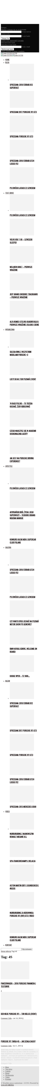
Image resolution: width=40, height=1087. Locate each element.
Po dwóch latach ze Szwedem (22, 187)
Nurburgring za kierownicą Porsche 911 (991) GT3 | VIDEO (22, 914)
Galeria (8, 547)
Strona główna (6, 951)
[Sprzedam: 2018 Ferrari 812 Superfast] (22, 80)
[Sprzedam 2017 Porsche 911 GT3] (22, 107)
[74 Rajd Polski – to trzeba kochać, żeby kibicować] (22, 399)
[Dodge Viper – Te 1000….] (22, 671)
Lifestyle (8, 466)
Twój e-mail (25, 47)
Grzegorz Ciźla (6, 1018)
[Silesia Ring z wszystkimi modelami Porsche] (22, 347)
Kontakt (8, 945)
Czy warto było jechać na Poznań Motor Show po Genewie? (24, 623)
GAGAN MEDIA (7, 1085)
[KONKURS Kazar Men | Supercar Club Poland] (22, 535)
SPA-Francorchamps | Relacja (22, 860)
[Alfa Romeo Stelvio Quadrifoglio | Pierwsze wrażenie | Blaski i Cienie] (22, 317)
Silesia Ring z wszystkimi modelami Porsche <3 (20, 353)
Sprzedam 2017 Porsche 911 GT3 (23, 111)
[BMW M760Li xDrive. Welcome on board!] (22, 644)
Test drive (9, 192)
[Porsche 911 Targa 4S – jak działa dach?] (16, 1037)
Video (7, 811)
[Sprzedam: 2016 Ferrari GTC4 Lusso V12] (22, 156)
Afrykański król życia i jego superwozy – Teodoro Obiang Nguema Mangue (22, 515)
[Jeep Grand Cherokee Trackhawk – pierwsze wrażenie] (22, 289)
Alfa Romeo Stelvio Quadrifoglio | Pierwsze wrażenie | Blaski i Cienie (24, 323)
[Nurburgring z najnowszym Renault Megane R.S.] (22, 829)
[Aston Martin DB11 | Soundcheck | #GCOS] (22, 881)
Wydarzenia (9, 329)
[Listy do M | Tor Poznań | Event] (22, 374)
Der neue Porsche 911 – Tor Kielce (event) (19, 1013)
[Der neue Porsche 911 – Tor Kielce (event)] (16, 1009)
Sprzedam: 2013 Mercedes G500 (23, 806)
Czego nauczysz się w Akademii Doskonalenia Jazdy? (23, 432)
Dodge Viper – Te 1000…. (20, 675)
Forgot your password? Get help (12, 41)
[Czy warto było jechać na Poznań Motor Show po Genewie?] (22, 617)
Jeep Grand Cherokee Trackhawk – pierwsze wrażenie (24, 296)
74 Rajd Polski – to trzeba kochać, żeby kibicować (21, 405)
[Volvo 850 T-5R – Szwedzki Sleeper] (22, 235)
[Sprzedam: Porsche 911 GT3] (22, 132)
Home (7, 59)
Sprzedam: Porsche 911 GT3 (21, 136)
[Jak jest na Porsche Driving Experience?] (22, 453)
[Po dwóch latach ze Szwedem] (22, 183)
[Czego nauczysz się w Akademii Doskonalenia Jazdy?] (22, 426)
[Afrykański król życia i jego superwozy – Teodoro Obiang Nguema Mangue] (22, 507)
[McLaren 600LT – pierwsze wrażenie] (22, 262)
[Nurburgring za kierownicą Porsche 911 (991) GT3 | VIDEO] (22, 908)
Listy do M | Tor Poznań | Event (23, 379)
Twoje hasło (25, 36)
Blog (7, 62)
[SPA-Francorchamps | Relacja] (22, 856)
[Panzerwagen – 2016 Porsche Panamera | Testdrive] (15, 979)
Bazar (7, 680)
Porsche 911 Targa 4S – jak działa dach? (18, 1041)
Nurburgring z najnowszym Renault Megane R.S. (22, 835)
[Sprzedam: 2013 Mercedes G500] (22, 802)
